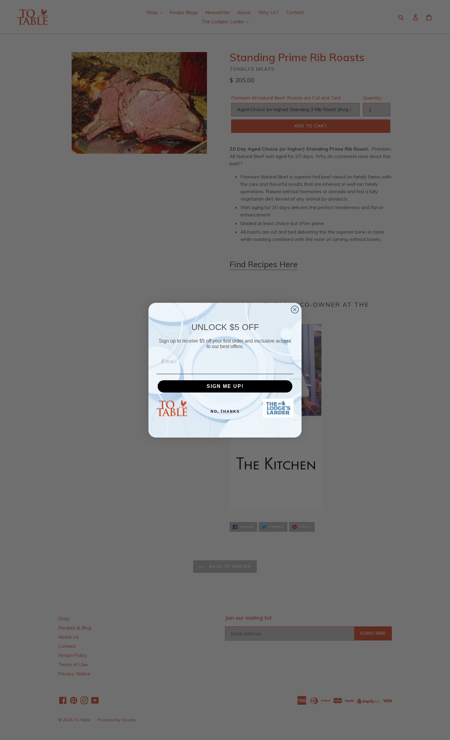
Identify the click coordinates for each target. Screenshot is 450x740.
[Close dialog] (294, 309)
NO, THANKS (225, 411)
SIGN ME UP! (225, 386)
